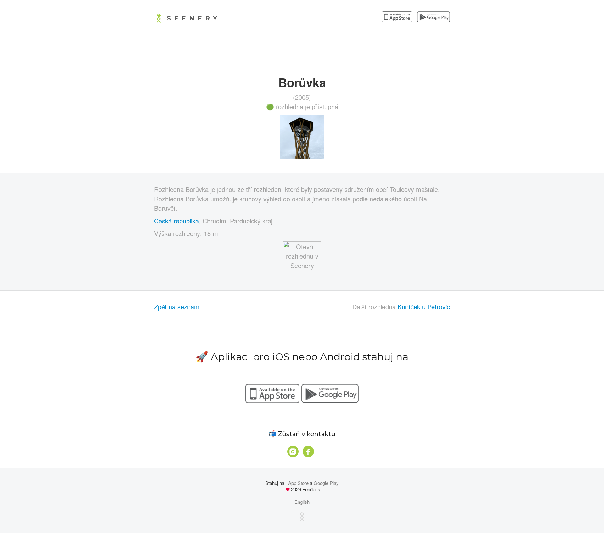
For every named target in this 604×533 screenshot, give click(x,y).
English (302, 501)
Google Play (326, 483)
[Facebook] (308, 451)
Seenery (193, 18)
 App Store (297, 483)
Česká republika (176, 220)
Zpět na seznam (176, 306)
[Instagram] (293, 451)
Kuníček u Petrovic (424, 306)
